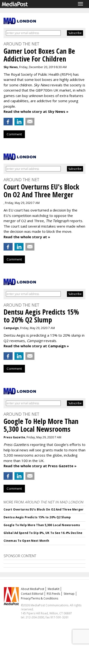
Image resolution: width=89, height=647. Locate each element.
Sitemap (69, 594)
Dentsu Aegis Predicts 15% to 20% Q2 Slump (37, 517)
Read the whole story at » (27, 236)
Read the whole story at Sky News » (36, 111)
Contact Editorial (32, 594)
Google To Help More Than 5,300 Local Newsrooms (42, 525)
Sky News (11, 67)
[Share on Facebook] (8, 121)
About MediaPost (32, 589)
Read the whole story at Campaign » (36, 345)
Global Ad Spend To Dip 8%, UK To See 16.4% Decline (43, 533)
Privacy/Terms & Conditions (39, 598)
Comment (14, 134)
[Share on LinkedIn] (18, 121)
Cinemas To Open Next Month (26, 541)
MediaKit (53, 589)
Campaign (11, 328)
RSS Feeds (53, 594)
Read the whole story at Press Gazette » (40, 465)
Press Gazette (14, 437)
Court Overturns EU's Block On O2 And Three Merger (44, 509)
